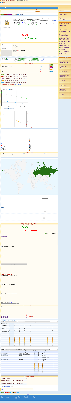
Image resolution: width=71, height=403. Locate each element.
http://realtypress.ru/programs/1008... (4, 352)
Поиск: (49, 349)
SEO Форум (2, 398)
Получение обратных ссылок (63, 76)
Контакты (2, 397)
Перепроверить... (42, 59)
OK (9, 48)
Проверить (27, 142)
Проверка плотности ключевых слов (64, 62)
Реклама (8, 5)
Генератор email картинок (63, 95)
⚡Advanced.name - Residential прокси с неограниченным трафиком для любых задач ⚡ (64, 44)
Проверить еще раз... (43, 58)
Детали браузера (62, 94)
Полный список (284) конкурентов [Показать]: (6, 156)
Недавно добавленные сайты (63, 14)
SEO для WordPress (62, 40)
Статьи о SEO (61, 98)
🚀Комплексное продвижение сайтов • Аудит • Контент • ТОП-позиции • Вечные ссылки (64, 50)
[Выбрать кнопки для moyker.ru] (21, 14)
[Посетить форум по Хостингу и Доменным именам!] (29, 40)
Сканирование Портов (62, 89)
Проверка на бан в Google (63, 85)
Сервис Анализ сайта (62, 80)
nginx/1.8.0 (17, 45)
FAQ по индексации (35, 396)
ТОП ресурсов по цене (62, 15)
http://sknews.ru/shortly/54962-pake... (4, 355)
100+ (14, 325)
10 (14, 324)
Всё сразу (19, 5)
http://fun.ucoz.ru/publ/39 (3, 354)
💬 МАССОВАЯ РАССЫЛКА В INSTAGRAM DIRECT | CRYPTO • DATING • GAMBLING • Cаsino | (64, 37)
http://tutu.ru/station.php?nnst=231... (4, 353)
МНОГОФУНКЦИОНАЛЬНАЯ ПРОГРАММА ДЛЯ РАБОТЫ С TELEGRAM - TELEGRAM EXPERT (64, 27)
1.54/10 (41, 66)
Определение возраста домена (63, 81)
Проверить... (19, 61)
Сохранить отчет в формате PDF (7, 386)
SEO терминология (35, 398)
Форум (5, 5)
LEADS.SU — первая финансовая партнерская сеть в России (63, 43)
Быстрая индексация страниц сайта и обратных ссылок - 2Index (64, 49)
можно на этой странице (17, 84)
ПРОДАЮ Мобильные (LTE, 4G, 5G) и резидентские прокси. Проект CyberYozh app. (64, 46)
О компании (2, 396)
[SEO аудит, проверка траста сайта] (9, 393)
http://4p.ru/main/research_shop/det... (4, 359)
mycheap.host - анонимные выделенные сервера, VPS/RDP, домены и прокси (64, 29)
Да (7, 58)
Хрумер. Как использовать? (63, 25)
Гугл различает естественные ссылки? (64, 45)
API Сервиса (7, 397)
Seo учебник (7, 398)
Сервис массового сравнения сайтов (64, 58)
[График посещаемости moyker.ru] (5, 217)
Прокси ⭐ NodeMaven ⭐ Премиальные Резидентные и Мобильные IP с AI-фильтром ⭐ (64, 39)
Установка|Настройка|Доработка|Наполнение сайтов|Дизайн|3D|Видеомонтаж (64, 35)
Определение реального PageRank (64, 61)
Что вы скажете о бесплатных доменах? (64, 38)
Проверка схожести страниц (63, 66)
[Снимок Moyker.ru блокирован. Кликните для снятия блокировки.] (6, 32)
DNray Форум (23, 5)
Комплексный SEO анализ (18, 396)
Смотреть (55, 144)
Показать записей (4, 321)
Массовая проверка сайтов (18, 397)
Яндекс (34, 397)
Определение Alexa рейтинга (63, 71)
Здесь (26, 150)
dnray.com (10, 302)
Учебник (16, 5)
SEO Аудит (2, 5)
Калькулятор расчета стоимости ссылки (64, 75)
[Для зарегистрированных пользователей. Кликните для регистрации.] (15, 52)
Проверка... (42, 60)
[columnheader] (5, 322)
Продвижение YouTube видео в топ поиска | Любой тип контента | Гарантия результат (64, 30)
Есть (7, 59)
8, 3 (56, 146)
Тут (28, 150)
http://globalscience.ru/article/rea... (4, 360)
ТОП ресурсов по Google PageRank (64, 18)
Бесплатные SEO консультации (27, 396)
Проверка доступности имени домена (64, 90)
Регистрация (60, 10)
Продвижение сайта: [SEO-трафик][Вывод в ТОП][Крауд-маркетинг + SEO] (64, 34)
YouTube (25, 398)
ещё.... (28, 0)
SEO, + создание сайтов (62, 67)
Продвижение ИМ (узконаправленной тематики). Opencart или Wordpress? (64, 53)
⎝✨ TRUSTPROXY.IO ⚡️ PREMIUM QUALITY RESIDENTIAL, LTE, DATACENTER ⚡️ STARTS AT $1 (64, 24)
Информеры (12, 5)
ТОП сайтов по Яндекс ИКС (63, 19)
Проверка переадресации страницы (64, 84)
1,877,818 (41, 69)
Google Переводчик (26, 397)
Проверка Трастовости (17, 398)
